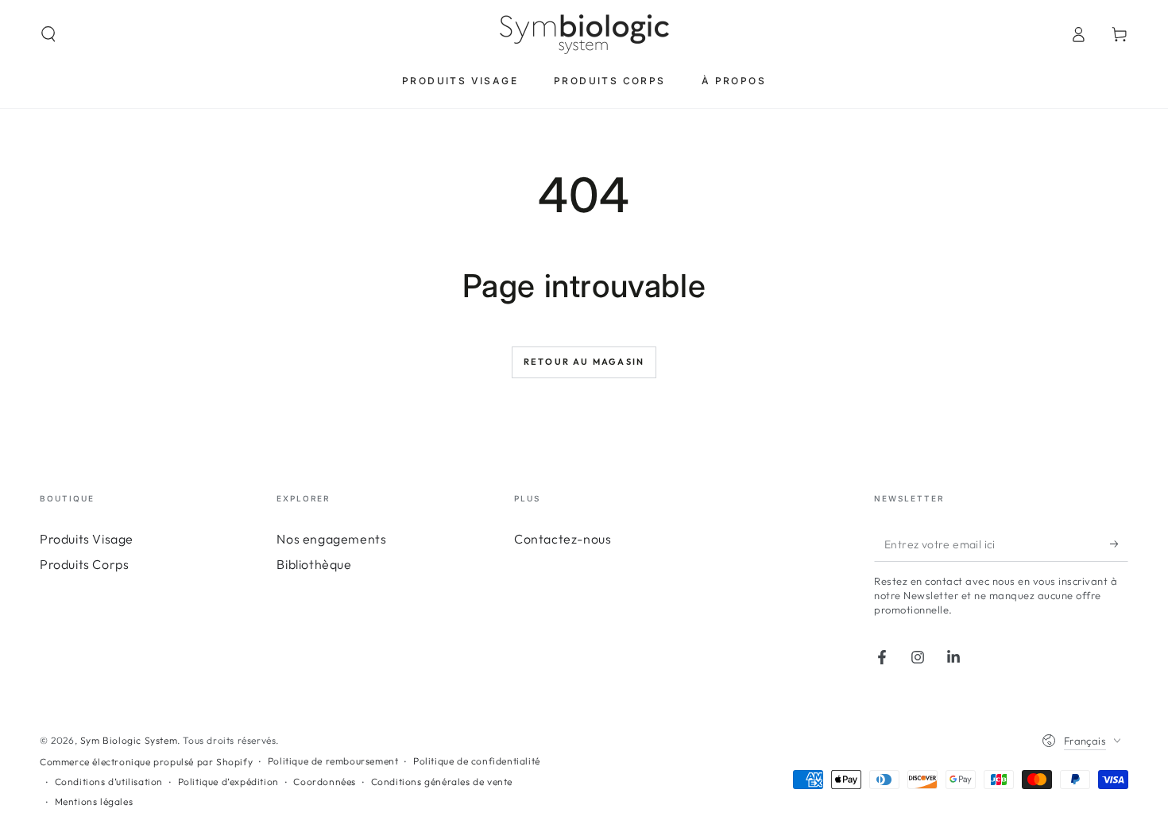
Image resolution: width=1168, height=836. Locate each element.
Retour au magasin (584, 361)
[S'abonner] (1119, 543)
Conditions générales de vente (441, 782)
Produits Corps (84, 564)
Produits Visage (86, 539)
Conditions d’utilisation (109, 782)
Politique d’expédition (228, 782)
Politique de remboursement (333, 761)
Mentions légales (94, 801)
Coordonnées (324, 782)
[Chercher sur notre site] (48, 34)
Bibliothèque (314, 564)
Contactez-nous (562, 539)
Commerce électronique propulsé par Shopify (146, 762)
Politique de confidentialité (476, 761)
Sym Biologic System (128, 740)
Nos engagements (331, 539)
